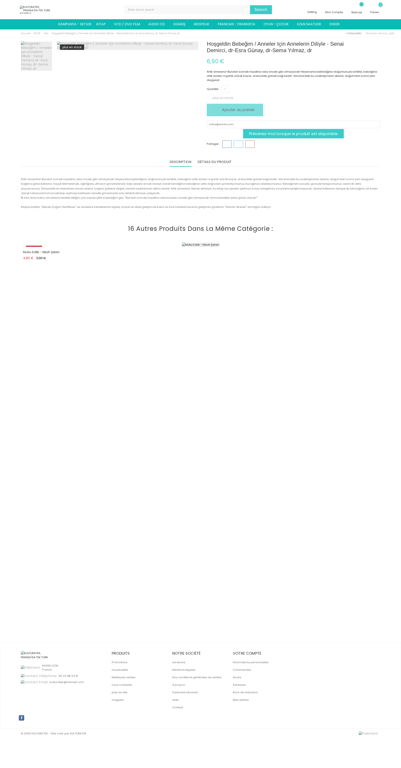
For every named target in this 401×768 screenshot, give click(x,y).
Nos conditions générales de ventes (196, 677)
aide (175, 700)
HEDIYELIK (203, 24)
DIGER (336, 24)
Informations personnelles (251, 662)
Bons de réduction (245, 692)
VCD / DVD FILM (128, 24)
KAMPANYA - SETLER (74, 24)
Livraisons (178, 662)
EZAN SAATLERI (310, 24)
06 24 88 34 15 (68, 676)
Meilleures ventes (124, 677)
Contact (177, 707)
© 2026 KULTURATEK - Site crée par (45, 733)
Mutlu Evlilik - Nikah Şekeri (41, 252)
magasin (118, 700)
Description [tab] (180, 162)
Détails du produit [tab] (215, 162)
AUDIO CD (158, 24)
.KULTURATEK (78, 733)
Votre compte (247, 653)
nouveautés (120, 670)
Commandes (242, 670)
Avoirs (237, 677)
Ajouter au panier (238, 109)
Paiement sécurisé (185, 692)
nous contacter (122, 685)
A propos (178, 685)
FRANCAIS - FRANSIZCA (238, 24)
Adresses (239, 685)
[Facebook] (21, 718)
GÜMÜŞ (181, 24)
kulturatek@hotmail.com (67, 682)
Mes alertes (241, 700)
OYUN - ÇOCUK (278, 24)
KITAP (102, 24)
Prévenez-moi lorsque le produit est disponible (293, 133)
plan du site (119, 692)
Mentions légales (183, 670)
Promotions (119, 662)
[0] (374, 7)
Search (261, 9)
